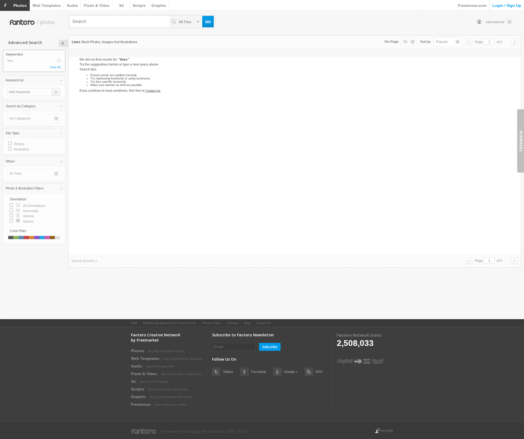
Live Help (387, 430)
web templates (46, 5)
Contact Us (152, 90)
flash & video (97, 5)
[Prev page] (469, 42)
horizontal (30, 211)
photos (20, 5)
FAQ (134, 323)
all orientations (34, 206)
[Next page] (514, 42)
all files (185, 22)
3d (121, 5)
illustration (21, 149)
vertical (28, 216)
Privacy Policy (211, 323)
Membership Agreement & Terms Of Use (169, 323)
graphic (158, 5)
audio (72, 5)
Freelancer (141, 404)
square (28, 221)
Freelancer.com (472, 5)
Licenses (233, 323)
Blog (247, 323)
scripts (139, 5)
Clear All (55, 67)
